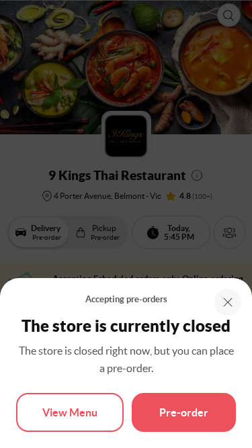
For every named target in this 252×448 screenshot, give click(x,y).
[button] (227, 302)
